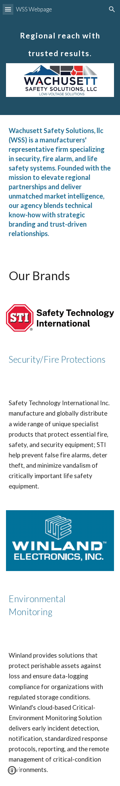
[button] (8, 9)
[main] (60, 40)
